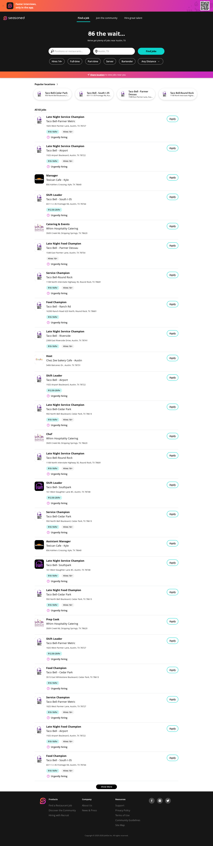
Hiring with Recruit (59, 815)
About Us (87, 805)
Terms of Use (122, 815)
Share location (97, 74)
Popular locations (45, 84)
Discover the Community (62, 810)
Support (119, 805)
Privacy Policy (122, 810)
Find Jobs (151, 51)
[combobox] (69, 51)
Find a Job (83, 18)
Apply (172, 118)
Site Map (120, 825)
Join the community (106, 18)
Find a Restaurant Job (60, 805)
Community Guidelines (127, 820)
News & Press (89, 810)
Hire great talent (133, 18)
